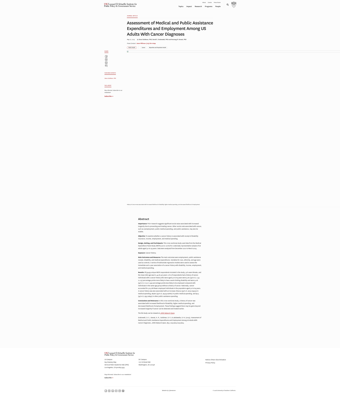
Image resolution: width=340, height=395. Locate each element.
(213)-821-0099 (151, 43)
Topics (180, 6)
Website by (169, 390)
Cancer (143, 47)
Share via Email (106, 65)
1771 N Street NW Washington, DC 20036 (147, 363)
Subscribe (108, 96)
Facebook (105, 391)
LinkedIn (112, 391)
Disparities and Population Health (157, 47)
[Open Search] (227, 4)
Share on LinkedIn (106, 62)
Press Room (217, 2)
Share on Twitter (106, 59)
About (204, 2)
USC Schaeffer (120, 4)
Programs (208, 6)
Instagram (119, 391)
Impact (189, 6)
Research (198, 6)
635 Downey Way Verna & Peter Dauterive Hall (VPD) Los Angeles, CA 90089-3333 (116, 365)
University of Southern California (233, 4)
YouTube (116, 391)
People (218, 6)
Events (210, 2)
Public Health (131, 47)
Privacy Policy (210, 363)
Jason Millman (141, 43)
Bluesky (123, 391)
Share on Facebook (106, 56)
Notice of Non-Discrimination (215, 360)
